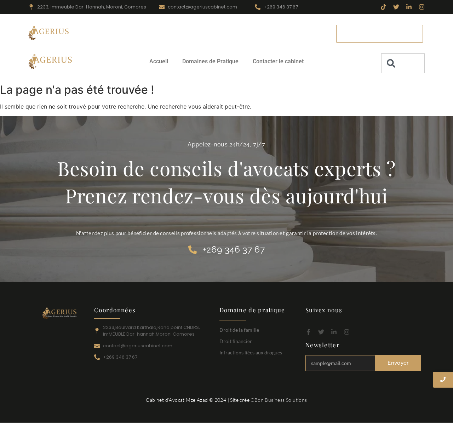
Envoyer (398, 363)
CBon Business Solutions (279, 400)
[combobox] (403, 63)
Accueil (140, 33)
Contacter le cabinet (263, 33)
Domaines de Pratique (193, 33)
